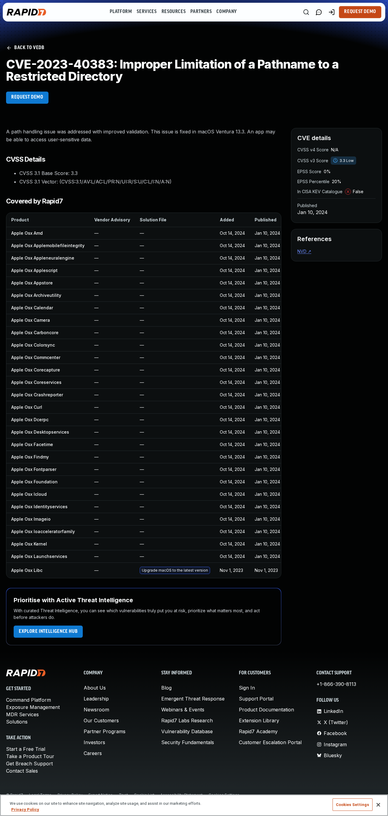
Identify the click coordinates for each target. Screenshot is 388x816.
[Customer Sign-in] (331, 12)
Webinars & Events (182, 710)
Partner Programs (104, 731)
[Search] (306, 12)
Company (226, 11)
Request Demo (360, 11)
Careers (93, 753)
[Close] (378, 804)
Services (146, 11)
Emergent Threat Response (193, 699)
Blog (166, 688)
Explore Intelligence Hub (48, 631)
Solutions (17, 722)
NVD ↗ (304, 251)
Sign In (247, 688)
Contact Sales (22, 771)
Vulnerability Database (187, 731)
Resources (174, 11)
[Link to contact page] (318, 12)
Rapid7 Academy (258, 731)
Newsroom (96, 710)
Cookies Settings (352, 804)
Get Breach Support (29, 764)
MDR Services (22, 714)
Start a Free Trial (25, 749)
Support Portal (256, 699)
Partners (201, 11)
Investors (94, 742)
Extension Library (259, 720)
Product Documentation (266, 710)
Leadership (96, 699)
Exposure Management (33, 707)
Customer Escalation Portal (270, 742)
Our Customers (101, 720)
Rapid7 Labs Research (187, 720)
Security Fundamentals (187, 742)
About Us (95, 688)
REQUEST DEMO (27, 97)
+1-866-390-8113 (336, 684)
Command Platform (28, 700)
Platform (121, 11)
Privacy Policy (25, 809)
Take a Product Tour (30, 756)
